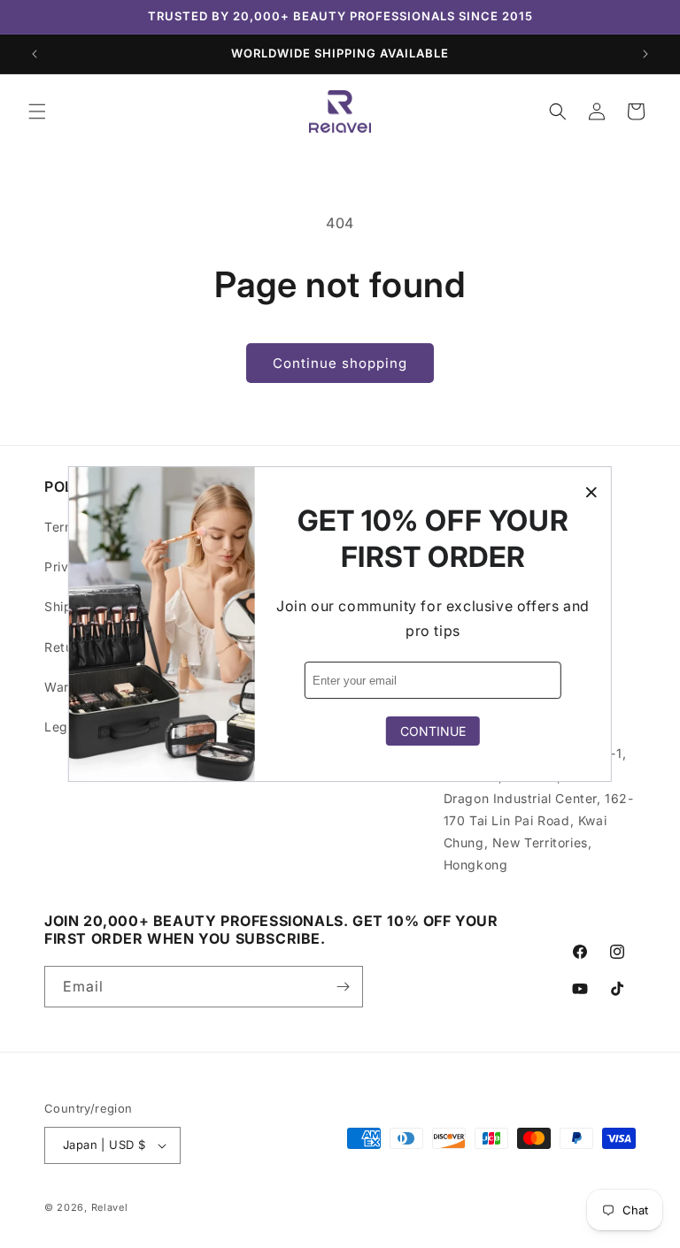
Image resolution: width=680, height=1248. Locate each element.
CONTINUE (433, 731)
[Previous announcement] (34, 53)
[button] (37, 111)
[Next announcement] (645, 53)
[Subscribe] (342, 986)
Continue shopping (340, 363)
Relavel (109, 1207)
